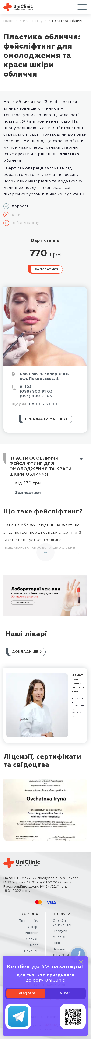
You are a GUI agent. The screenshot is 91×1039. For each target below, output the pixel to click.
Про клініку (28, 920)
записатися (28, 493)
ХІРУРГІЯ (61, 955)
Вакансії (31, 951)
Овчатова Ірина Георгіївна (77, 683)
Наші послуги (35, 21)
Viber (65, 993)
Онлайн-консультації (64, 923)
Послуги (60, 931)
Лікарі (33, 927)
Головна (11, 21)
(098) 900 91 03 (36, 391)
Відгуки (31, 939)
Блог (34, 945)
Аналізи (59, 937)
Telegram (26, 993)
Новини (31, 933)
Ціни (56, 943)
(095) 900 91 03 (36, 396)
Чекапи (59, 949)
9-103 (26, 387)
